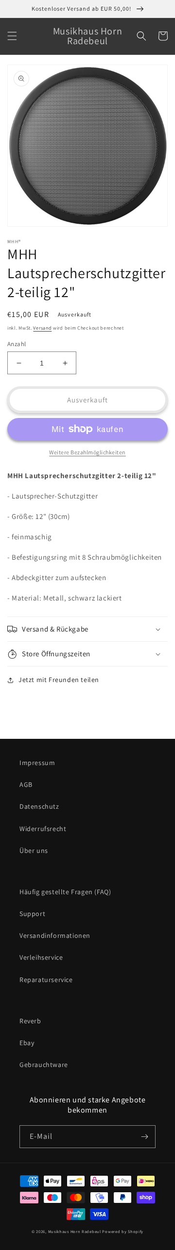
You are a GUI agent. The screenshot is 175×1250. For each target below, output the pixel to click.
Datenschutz (39, 806)
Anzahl (16, 344)
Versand (42, 328)
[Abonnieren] (144, 1136)
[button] (12, 36)
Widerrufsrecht (42, 828)
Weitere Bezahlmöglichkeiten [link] (87, 452)
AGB (26, 784)
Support (32, 913)
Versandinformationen (54, 935)
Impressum (37, 762)
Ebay (26, 1042)
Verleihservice (41, 957)
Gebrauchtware (43, 1064)
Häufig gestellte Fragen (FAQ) (65, 891)
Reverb (30, 1021)
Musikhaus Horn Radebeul (74, 1231)
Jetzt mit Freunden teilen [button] (58, 679)
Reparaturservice (46, 979)
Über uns (33, 850)
